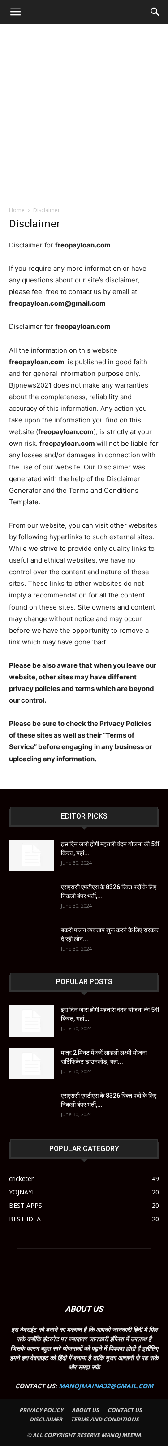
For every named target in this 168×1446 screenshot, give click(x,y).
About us (85, 1410)
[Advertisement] (84, 112)
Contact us (125, 1410)
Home (17, 210)
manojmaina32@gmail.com (106, 1386)
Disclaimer (46, 1419)
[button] (15, 12)
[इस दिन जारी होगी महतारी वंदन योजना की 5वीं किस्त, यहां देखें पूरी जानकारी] (31, 855)
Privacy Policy (41, 1410)
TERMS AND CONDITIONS (105, 1419)
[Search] (155, 12)
